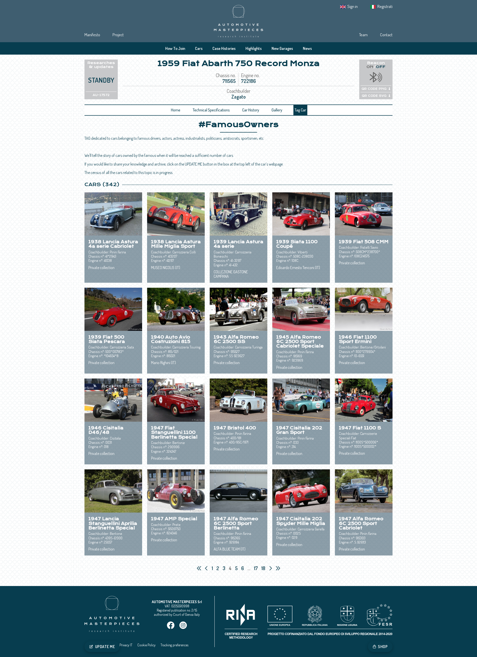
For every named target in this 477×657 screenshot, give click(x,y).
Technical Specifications (211, 109)
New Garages (282, 48)
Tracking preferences (174, 645)
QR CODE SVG (374, 96)
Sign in (352, 6)
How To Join (175, 48)
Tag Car (300, 109)
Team (363, 34)
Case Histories (224, 48)
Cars (198, 48)
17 (256, 568)
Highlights (253, 48)
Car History (250, 109)
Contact (386, 34)
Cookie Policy (146, 645)
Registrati (385, 6)
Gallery (277, 109)
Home (175, 109)
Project (118, 34)
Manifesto (92, 34)
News (307, 48)
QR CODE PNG (374, 89)
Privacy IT (125, 645)
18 (263, 568)
